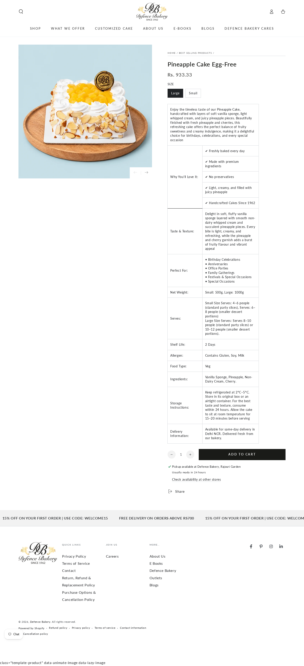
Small (195, 94)
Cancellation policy (35, 633)
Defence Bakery (40, 621)
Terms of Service (76, 563)
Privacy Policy (74, 556)
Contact (69, 570)
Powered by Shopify (31, 628)
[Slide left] (135, 172)
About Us (158, 556)
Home (172, 53)
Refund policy (58, 627)
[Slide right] (146, 172)
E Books (156, 563)
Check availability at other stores (196, 479)
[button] (21, 12)
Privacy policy (81, 627)
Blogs (154, 585)
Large (177, 94)
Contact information (133, 627)
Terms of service (105, 627)
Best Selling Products (195, 53)
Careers (112, 556)
